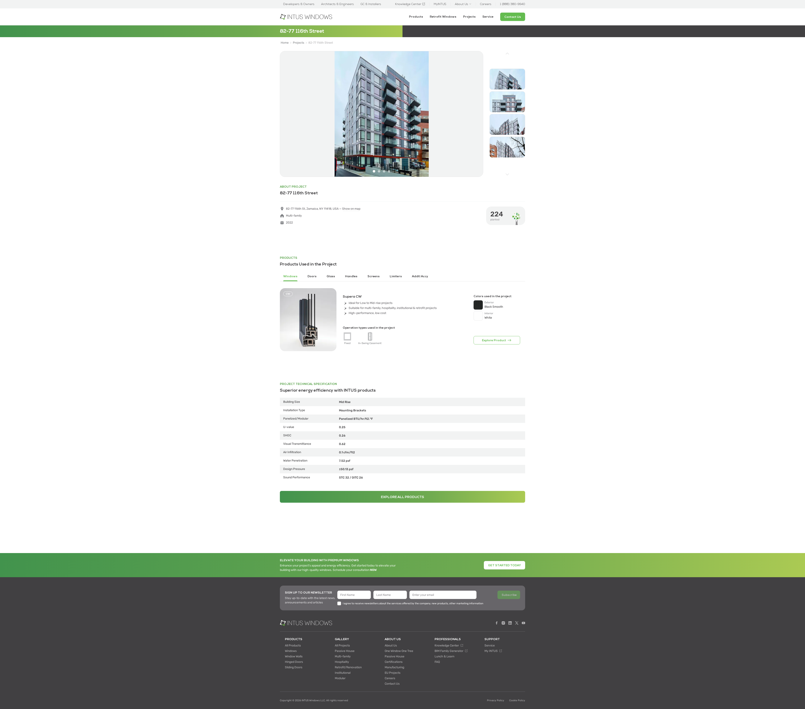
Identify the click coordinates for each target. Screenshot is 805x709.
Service (487, 16)
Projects (469, 16)
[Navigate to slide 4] (389, 171)
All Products (293, 645)
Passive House (344, 651)
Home (285, 42)
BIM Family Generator (449, 651)
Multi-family (343, 656)
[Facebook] (496, 623)
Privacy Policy (495, 700)
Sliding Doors (293, 667)
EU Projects (392, 673)
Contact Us (392, 683)
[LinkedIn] (510, 623)
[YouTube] (523, 623)
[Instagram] (503, 623)
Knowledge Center (447, 645)
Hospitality (342, 662)
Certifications (393, 662)
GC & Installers (371, 4)
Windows (291, 651)
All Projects (342, 645)
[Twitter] (516, 623)
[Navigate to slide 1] (374, 171)
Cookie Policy (517, 700)
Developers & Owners (298, 4)
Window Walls (294, 656)
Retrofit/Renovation (348, 667)
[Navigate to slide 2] (379, 171)
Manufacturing (394, 667)
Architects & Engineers (337, 4)
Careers (390, 678)
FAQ (437, 662)
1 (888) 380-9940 (512, 4)
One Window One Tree (399, 651)
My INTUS (491, 651)
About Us (391, 645)
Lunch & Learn (444, 656)
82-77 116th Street (320, 42)
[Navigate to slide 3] (384, 171)
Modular (340, 678)
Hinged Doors (294, 662)
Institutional (343, 673)
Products (416, 16)
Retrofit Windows (443, 16)
